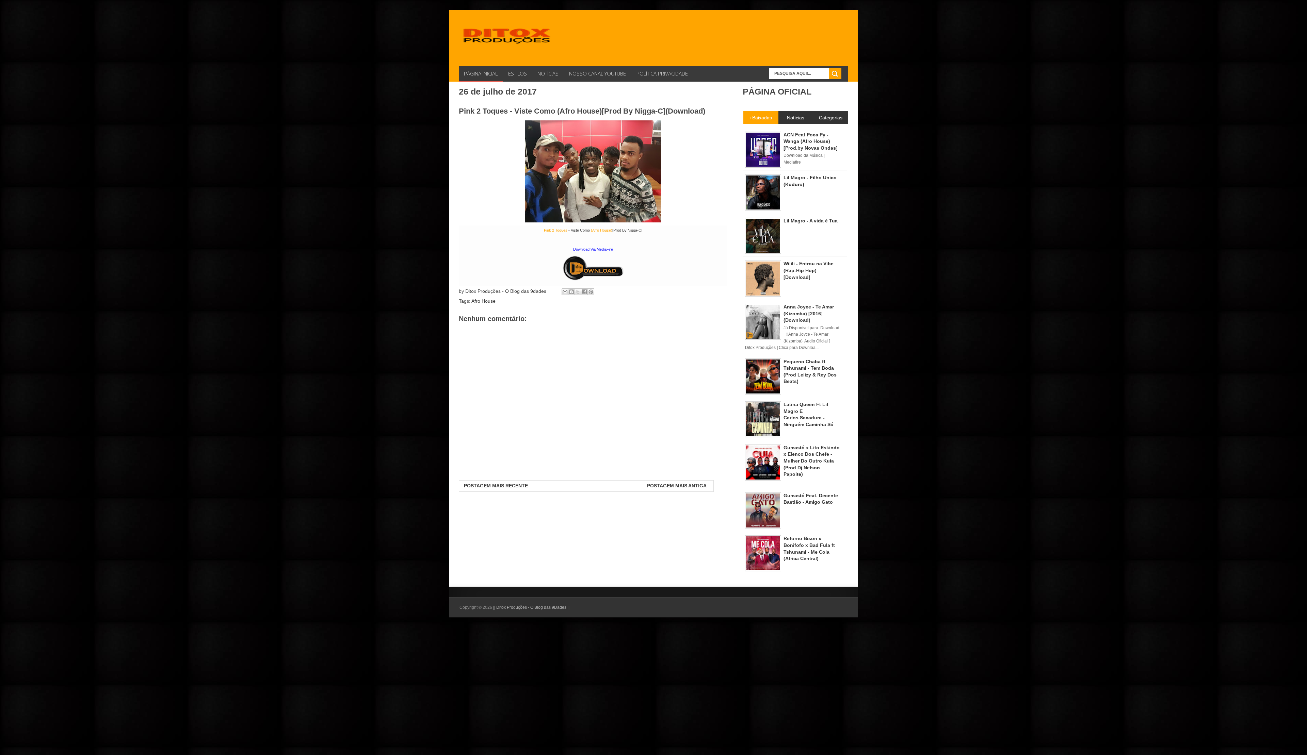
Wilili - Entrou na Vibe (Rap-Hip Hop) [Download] (809, 270)
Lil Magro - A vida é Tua (811, 220)
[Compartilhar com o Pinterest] (590, 291)
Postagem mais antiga (677, 485)
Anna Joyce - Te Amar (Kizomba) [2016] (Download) (809, 313)
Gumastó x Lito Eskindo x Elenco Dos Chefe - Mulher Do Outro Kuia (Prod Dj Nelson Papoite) (812, 461)
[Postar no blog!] (571, 291)
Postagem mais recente (496, 485)
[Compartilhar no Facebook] (584, 291)
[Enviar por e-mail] (565, 291)
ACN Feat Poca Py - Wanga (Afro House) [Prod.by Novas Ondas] (811, 141)
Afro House (483, 301)
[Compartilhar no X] (578, 291)
